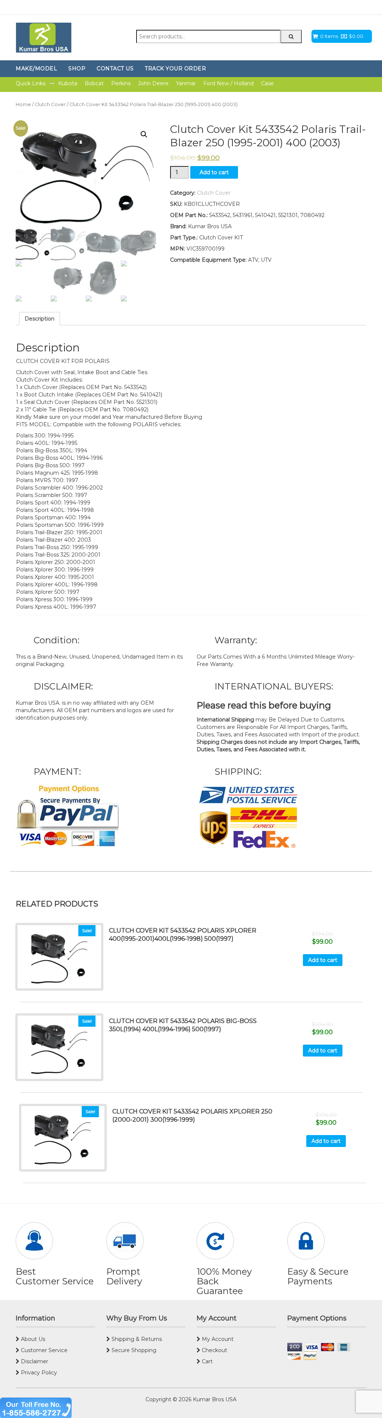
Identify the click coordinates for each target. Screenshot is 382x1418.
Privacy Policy (38, 1372)
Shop (76, 68)
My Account (217, 1339)
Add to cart (214, 172)
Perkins (121, 83)
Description (39, 318)
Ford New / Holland (228, 83)
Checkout (213, 1350)
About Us (32, 1339)
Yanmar (186, 83)
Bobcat (94, 83)
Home (23, 104)
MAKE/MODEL (36, 68)
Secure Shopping (133, 1350)
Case (267, 83)
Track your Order (175, 68)
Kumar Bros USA (214, 1399)
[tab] (39, 318)
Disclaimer (33, 1361)
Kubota (67, 83)
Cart (206, 1361)
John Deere (153, 83)
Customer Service (43, 1350)
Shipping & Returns (136, 1339)
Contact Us (115, 68)
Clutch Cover (50, 104)
